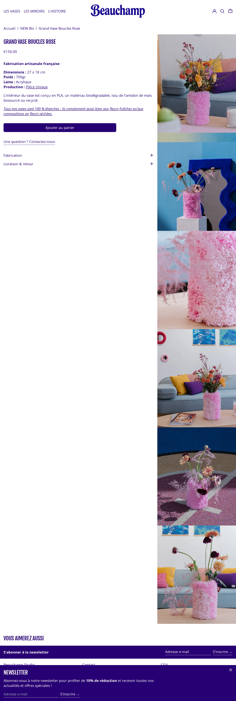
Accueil (9, 28)
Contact (88, 664)
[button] (230, 11)
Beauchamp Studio (19, 664)
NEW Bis (27, 28)
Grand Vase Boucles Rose (59, 28)
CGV (164, 664)
